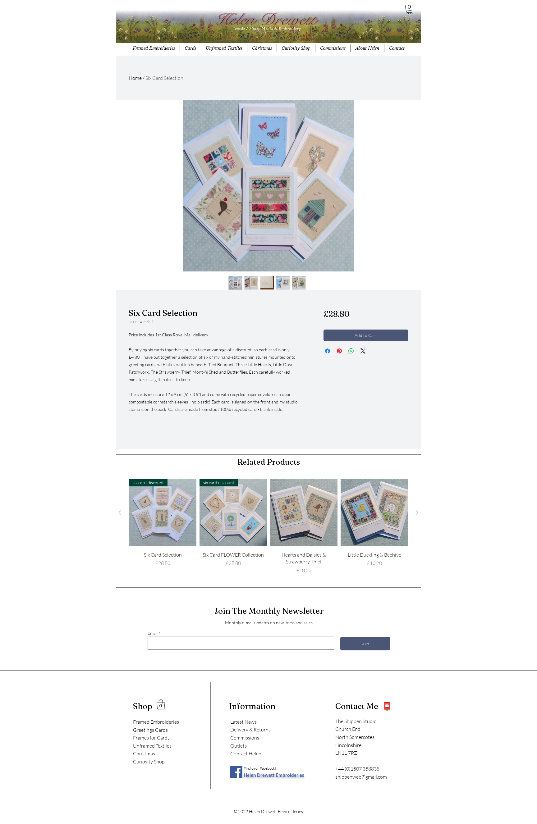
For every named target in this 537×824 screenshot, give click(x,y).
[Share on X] (363, 351)
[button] (409, 9)
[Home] (268, 28)
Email (153, 633)
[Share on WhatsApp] (351, 351)
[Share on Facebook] (327, 351)
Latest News (243, 722)
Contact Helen (245, 753)
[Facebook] (236, 772)
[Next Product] (417, 512)
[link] (161, 704)
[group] (268, 526)
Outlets (238, 746)
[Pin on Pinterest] (339, 351)
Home (135, 78)
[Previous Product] (120, 512)
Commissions (244, 738)
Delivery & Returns (250, 729)
